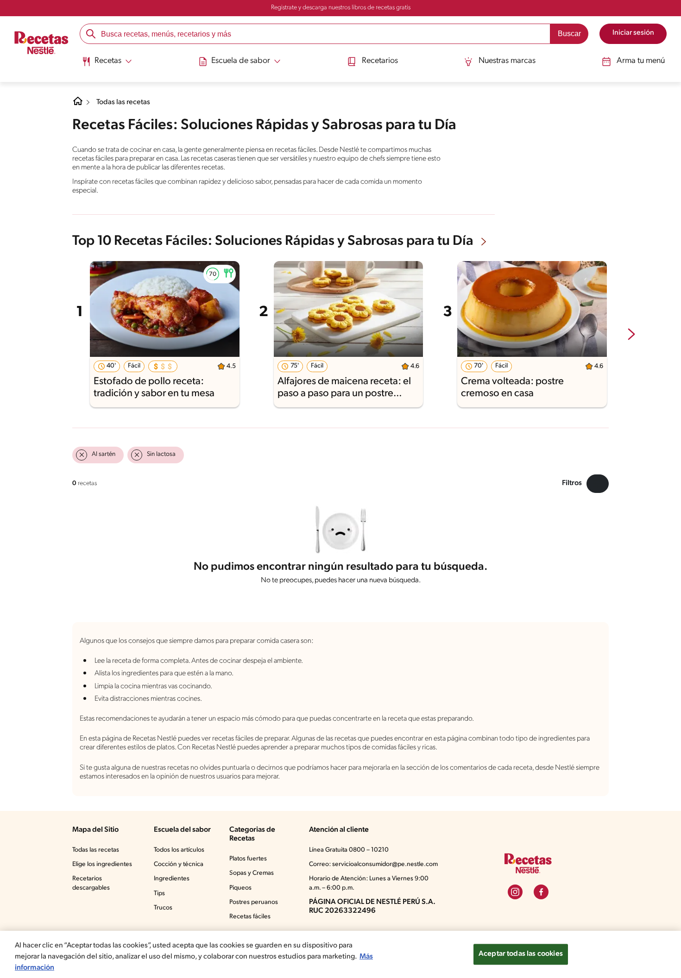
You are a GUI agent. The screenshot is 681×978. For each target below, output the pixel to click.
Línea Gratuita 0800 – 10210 (349, 850)
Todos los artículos (179, 850)
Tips (159, 893)
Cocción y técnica (178, 864)
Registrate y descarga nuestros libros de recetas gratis (340, 7)
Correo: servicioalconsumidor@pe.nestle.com (373, 864)
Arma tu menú (641, 61)
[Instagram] (515, 892)
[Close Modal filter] (597, 483)
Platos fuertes (248, 858)
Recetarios (380, 61)
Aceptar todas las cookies (521, 954)
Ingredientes (171, 878)
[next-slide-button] (631, 335)
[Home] (77, 104)
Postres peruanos (253, 902)
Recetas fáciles (250, 916)
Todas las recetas (123, 102)
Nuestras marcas (507, 61)
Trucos (163, 907)
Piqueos (240, 888)
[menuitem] (107, 65)
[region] (340, 954)
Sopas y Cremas (251, 873)
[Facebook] (541, 892)
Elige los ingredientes (102, 864)
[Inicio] (41, 43)
